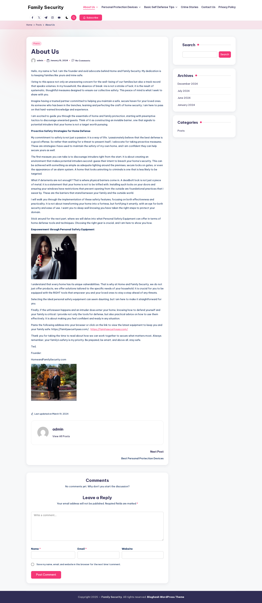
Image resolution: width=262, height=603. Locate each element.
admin (57, 429)
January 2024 (186, 104)
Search (188, 45)
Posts (37, 43)
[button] (90, 18)
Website (127, 548)
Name (36, 548)
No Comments (82, 61)
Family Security (46, 7)
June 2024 (184, 97)
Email (82, 548)
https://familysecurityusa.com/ (109, 329)
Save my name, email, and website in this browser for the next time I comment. (79, 564)
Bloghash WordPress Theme (165, 597)
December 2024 (188, 83)
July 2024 (184, 90)
